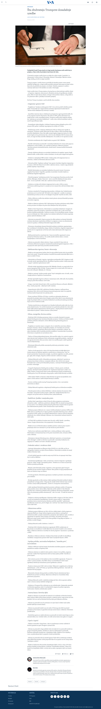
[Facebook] (97, 2)
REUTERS (42, 17)
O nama (10, 696)
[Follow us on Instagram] (58, 696)
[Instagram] (92, 2)
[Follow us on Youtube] (61, 696)
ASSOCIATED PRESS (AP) (33, 17)
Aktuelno (30, 6)
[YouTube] (88, 2)
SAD (30, 698)
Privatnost (10, 701)
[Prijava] (68, 696)
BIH (30, 701)
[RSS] (65, 696)
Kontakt (10, 698)
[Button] (71, 24)
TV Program (32, 696)
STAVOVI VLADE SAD (34, 703)
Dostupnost (10, 703)
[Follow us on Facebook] (51, 696)
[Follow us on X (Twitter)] (55, 696)
